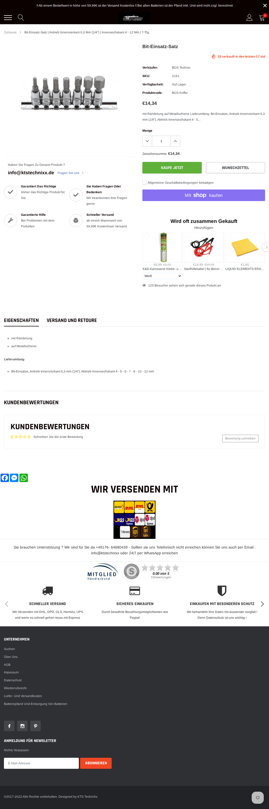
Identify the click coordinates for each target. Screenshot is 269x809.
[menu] (8, 18)
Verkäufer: (150, 67)
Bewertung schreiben (240, 438)
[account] (249, 17)
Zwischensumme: (154, 154)
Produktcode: (152, 93)
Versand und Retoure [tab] (72, 320)
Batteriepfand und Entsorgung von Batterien (35, 704)
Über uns (11, 657)
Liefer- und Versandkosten (23, 696)
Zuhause (10, 32)
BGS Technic (181, 67)
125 (151, 285)
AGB (7, 665)
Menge (147, 130)
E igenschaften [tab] (21, 320)
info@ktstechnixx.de (31, 172)
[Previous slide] (141, 247)
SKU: (146, 76)
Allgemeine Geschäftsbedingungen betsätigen (180, 183)
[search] (21, 17)
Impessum (11, 672)
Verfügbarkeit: (153, 84)
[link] (9, 726)
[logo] (134, 17)
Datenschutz (13, 680)
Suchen (9, 649)
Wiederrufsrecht (15, 688)
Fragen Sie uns (69, 173)
